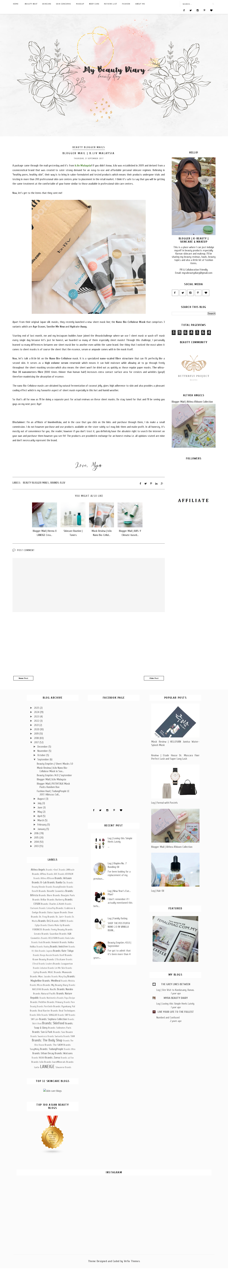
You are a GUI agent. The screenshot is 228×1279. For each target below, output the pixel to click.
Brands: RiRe (35, 1015)
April (40, 816)
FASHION (126, 4)
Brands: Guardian (50, 933)
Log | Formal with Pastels (164, 802)
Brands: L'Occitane (56, 959)
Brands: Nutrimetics (48, 998)
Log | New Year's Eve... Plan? (119, 892)
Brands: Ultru (69, 1049)
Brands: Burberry (55, 899)
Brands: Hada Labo (66, 938)
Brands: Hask (37, 942)
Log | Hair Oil (157, 890)
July (39, 803)
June (40, 807)
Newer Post (23, 678)
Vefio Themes (132, 1261)
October (41, 755)
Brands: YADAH (38, 1058)
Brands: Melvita (68, 981)
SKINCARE (46, 4)
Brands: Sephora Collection (53, 1019)
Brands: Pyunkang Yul (64, 1006)
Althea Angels (38, 869)
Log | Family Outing (117, 918)
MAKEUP (80, 4)
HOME (16, 4)
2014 (37, 841)
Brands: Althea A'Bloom (43, 878)
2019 (36, 733)
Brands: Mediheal (51, 980)
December (42, 746)
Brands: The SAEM (54, 1044)
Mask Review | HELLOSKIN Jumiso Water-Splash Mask (175, 743)
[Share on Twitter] (145, 483)
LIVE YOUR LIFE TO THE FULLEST (176, 1011)
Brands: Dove (66, 912)
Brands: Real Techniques (63, 1010)
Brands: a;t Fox (67, 1058)
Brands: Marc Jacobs (40, 976)
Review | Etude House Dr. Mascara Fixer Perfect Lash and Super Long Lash (175, 757)
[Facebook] (184, 10)
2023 (37, 716)
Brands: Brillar (39, 899)
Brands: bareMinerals (55, 1061)
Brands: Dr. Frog (39, 916)
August (41, 798)
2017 (37, 742)
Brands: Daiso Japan (49, 912)
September (43, 759)
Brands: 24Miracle (66, 870)
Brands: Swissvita (55, 1036)
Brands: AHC (52, 874)
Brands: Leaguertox (63, 963)
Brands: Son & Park (42, 1032)
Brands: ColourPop (47, 908)
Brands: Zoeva (52, 1057)
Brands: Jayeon (46, 951)
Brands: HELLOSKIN (49, 938)
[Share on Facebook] (140, 483)
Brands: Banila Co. (56, 882)
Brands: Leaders (46, 964)
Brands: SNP (63, 1015)
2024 (37, 712)
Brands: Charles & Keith (52, 903)
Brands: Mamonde (63, 972)
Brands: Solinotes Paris (59, 1027)
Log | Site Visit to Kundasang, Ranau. (175, 990)
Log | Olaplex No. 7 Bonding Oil (117, 865)
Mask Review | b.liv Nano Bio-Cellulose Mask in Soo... (52, 769)
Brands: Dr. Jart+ (56, 916)
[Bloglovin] (211, 10)
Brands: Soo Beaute (63, 1032)
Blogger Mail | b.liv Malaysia (51, 779)
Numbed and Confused (168, 1017)
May (40, 811)
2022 (37, 720)
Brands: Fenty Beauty (54, 929)
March (41, 820)
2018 (37, 738)
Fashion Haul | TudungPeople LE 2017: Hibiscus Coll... (53, 793)
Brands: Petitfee (38, 1002)
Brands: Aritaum (63, 878)
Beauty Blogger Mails (88, 147)
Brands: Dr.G (44, 920)
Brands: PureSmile (45, 1006)
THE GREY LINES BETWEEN (175, 984)
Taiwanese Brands (63, 1067)
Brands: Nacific (49, 989)
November (43, 751)
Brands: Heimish (51, 942)
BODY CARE (94, 4)
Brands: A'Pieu (39, 874)
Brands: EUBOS (59, 920)
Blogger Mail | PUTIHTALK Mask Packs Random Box (53, 785)
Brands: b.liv (57, 482)
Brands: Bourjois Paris (64, 895)
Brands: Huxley (43, 946)
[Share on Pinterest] (151, 483)
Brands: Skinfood (53, 1023)
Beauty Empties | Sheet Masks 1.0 (55, 763)
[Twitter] (190, 10)
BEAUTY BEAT (31, 4)
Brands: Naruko (65, 989)
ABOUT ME (140, 4)
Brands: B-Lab (39, 882)
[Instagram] (198, 10)
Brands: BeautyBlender (56, 887)
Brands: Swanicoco (38, 1036)
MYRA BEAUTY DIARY (176, 998)
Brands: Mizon (36, 985)
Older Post (154, 678)
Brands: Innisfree (59, 946)
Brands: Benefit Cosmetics (52, 891)
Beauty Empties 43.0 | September (119, 944)
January (41, 829)
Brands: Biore (45, 895)
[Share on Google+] (162, 483)
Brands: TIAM (69, 1036)
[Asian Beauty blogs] (52, 1153)
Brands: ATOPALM (65, 874)
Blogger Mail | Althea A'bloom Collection (192, 401)
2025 (37, 707)
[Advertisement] (88, 644)
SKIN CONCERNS (63, 4)
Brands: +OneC (52, 870)
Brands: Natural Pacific (44, 993)
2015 (36, 837)
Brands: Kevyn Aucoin (42, 955)
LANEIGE (47, 1066)
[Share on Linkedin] (156, 483)
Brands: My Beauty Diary (55, 985)
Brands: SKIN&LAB (49, 1015)
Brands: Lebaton (40, 968)
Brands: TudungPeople (51, 1049)
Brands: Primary (55, 1002)
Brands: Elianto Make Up (51, 925)
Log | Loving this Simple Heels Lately (120, 840)
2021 (36, 725)
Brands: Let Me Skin (56, 968)
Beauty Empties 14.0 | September (54, 775)
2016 (36, 833)
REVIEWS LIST (110, 4)
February (42, 824)
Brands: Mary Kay (59, 976)
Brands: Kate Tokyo (63, 950)
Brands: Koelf (58, 955)
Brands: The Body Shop (47, 1040)
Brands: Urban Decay (43, 1053)
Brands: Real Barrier (40, 1010)
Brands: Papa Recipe (66, 998)
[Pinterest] (204, 10)
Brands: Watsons (64, 1053)
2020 (37, 729)
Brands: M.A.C (46, 972)
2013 (36, 846)
